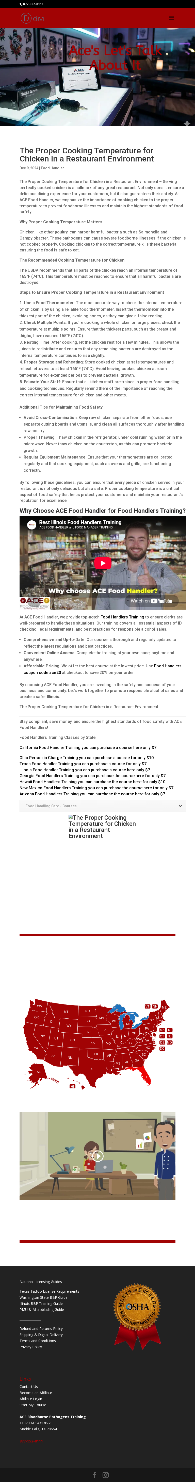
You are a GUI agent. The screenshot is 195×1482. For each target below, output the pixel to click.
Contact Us (29, 1386)
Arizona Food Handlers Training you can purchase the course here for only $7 (92, 794)
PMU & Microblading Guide (42, 1309)
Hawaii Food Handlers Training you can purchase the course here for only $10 (92, 781)
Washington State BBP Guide (44, 1297)
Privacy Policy (31, 1346)
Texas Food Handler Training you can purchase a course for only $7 (83, 763)
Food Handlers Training (122, 617)
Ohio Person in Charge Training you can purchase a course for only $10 (87, 757)
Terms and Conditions (38, 1340)
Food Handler (52, 168)
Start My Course (33, 1404)
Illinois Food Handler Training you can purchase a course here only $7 (85, 769)
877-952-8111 (31, 1441)
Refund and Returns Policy (41, 1328)
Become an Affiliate (36, 1392)
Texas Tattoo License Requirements (49, 1291)
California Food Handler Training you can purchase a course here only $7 (88, 747)
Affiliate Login (31, 1398)
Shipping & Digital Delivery (41, 1334)
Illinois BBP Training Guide (41, 1303)
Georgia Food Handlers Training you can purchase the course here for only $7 (93, 775)
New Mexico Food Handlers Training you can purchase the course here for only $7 (96, 787)
